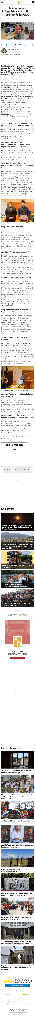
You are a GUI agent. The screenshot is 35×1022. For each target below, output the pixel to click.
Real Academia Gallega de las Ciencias (24, 466)
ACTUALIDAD (17, 472)
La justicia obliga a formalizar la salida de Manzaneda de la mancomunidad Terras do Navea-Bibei (16, 968)
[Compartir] (2, 45)
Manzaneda (6, 466)
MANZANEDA (24, 472)
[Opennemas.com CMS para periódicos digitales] (18, 1012)
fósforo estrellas (8, 472)
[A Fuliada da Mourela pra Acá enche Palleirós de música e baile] (17, 810)
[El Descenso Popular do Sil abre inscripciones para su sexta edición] (17, 579)
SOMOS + (20, 1003)
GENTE (30, 472)
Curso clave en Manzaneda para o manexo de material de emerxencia (17, 918)
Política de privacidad (19, 1001)
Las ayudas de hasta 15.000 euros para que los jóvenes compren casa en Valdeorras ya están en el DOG (17, 546)
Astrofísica (5, 114)
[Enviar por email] (32, 45)
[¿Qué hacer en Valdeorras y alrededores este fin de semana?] (17, 598)
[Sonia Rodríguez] (4, 50)
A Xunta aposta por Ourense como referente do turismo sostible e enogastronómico (16, 943)
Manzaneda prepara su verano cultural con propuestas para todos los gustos (16, 894)
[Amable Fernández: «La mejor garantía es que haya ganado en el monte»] (17, 834)
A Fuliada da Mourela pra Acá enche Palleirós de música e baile (17, 822)
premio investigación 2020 (20, 469)
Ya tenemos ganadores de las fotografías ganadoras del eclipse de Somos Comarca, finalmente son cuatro (17, 527)
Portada (29, 1001)
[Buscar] (2, 2)
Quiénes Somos (7, 1001)
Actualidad (6, 1003)
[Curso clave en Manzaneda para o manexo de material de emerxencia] (17, 906)
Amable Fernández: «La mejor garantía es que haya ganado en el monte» (17, 846)
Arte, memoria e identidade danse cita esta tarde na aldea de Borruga (16, 772)
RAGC (12, 466)
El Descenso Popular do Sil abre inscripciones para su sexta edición (14, 585)
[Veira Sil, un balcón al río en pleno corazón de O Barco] (17, 560)
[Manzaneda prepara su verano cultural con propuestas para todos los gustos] (17, 882)
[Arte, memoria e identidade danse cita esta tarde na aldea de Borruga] (17, 760)
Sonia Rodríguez (13, 49)
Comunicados (27, 1003)
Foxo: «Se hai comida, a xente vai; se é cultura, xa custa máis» (15, 870)
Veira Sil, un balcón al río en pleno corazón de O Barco (17, 566)
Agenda (13, 1003)
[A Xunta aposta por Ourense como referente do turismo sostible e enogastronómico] (17, 931)
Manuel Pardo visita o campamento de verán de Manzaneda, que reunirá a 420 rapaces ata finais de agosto (17, 797)
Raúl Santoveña (7, 469)
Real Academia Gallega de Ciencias (13, 98)
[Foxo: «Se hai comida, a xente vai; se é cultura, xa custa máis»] (17, 858)
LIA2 (28, 469)
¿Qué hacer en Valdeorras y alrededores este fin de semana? (16, 604)
